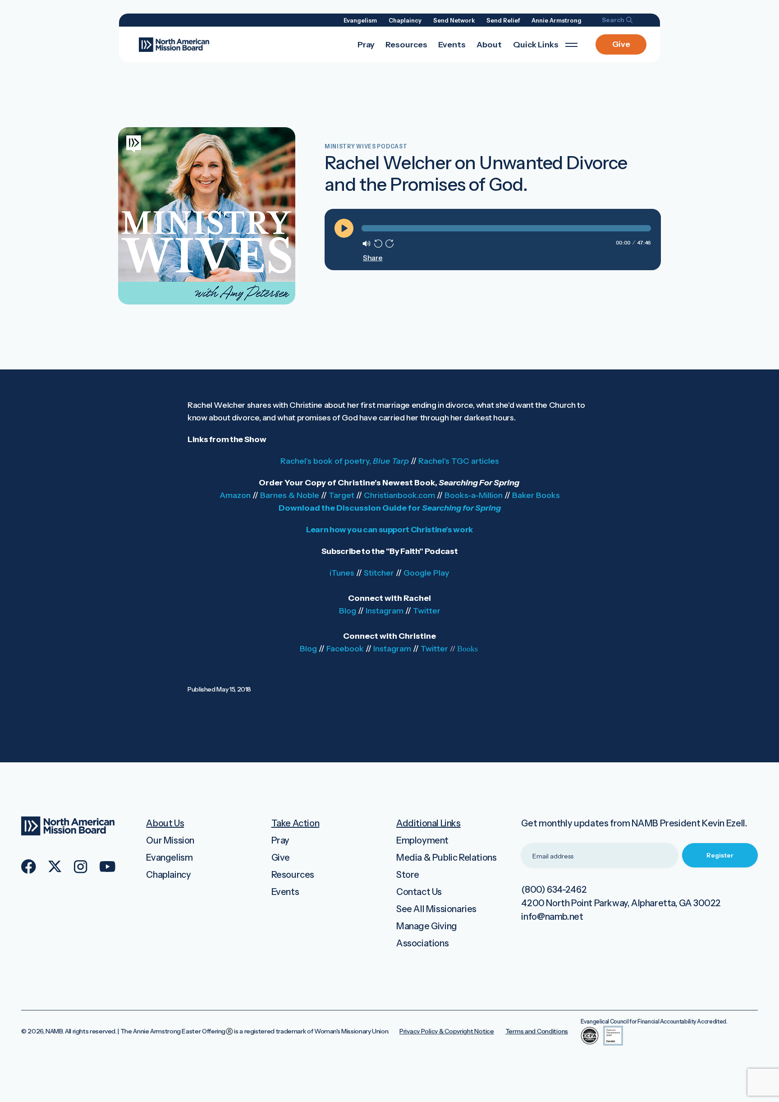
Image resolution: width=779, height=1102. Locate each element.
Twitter (426, 611)
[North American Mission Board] (174, 44)
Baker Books (536, 495)
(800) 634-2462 (554, 889)
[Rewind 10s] (378, 244)
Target (341, 495)
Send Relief (503, 20)
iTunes (342, 573)
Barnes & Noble (289, 495)
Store (407, 874)
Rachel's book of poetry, (344, 461)
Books (467, 648)
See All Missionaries (436, 909)
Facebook (345, 649)
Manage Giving (426, 926)
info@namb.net (552, 916)
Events (452, 45)
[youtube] (107, 866)
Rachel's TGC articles (458, 461)
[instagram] (80, 866)
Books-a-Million (473, 495)
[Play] (344, 228)
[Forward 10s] (389, 244)
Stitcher (379, 573)
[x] (55, 866)
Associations (422, 943)
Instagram (384, 611)
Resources (406, 45)
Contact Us (419, 891)
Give (621, 44)
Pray (366, 45)
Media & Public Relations (446, 857)
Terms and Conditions (536, 1031)
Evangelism (360, 20)
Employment (422, 840)
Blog (347, 611)
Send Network (454, 20)
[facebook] (28, 866)
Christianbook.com (399, 495)
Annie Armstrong (557, 20)
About (489, 45)
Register (719, 855)
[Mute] (366, 244)
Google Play (426, 573)
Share (372, 257)
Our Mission (170, 840)
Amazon (235, 495)
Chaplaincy (405, 20)
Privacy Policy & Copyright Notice (446, 1031)
